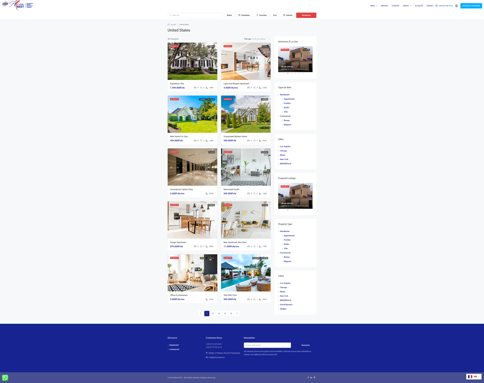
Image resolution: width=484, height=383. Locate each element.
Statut (229, 15)
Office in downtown (179, 295)
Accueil (173, 24)
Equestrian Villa (177, 83)
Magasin (287, 125)
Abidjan (283, 309)
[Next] (237, 313)
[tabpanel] (295, 59)
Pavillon (287, 103)
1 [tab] (289, 74)
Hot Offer (210, 99)
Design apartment (178, 242)
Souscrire (305, 345)
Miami (282, 155)
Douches (263, 15)
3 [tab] (296, 74)
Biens (372, 6)
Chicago (283, 151)
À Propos (395, 6)
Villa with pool (230, 295)
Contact (430, 6)
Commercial (285, 116)
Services (384, 6)
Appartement (289, 99)
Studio (286, 107)
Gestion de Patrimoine (471, 6)
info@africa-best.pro (216, 357)
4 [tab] (300, 74)
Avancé (289, 15)
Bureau (287, 120)
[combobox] (261, 39)
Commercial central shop (181, 189)
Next (309, 59)
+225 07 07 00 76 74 (445, 6)
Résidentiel (284, 95)
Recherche (306, 15)
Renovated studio (231, 189)
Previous (282, 59)
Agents (406, 6)
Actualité (419, 6)
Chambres (245, 15)
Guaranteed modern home (235, 136)
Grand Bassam (286, 304)
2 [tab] (293, 74)
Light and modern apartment (236, 83)
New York (284, 159)
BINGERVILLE (285, 164)
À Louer (264, 46)
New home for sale (179, 136)
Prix (275, 15)
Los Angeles (285, 146)
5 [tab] (304, 74)
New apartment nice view (235, 242)
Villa (286, 112)
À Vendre (211, 46)
